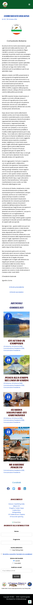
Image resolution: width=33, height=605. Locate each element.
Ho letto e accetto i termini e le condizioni (17, 554)
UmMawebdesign (21, 599)
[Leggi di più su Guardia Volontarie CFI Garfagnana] (16, 399)
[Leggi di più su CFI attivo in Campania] (16, 325)
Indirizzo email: (16, 567)
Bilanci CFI (16, 506)
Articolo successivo (16, 292)
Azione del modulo (16, 558)
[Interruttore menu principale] (29, 4)
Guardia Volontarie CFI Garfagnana (16, 412)
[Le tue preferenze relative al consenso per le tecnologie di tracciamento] (30, 602)
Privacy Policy (17, 522)
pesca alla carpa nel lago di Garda (17, 379)
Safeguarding (16, 512)
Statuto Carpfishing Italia (16, 504)
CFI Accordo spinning (16, 517)
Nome (16, 531)
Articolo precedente (16, 287)
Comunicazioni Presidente (11, 350)
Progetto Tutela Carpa (16, 508)
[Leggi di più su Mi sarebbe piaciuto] (16, 444)
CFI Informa (7, 346)
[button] (8, 488)
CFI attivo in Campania (16, 342)
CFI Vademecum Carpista (16, 514)
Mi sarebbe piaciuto (16, 466)
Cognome (16, 539)
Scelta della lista (16, 548)
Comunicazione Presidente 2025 (13, 348)
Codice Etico (16, 510)
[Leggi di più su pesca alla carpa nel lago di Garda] (16, 365)
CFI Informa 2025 (17, 346)
